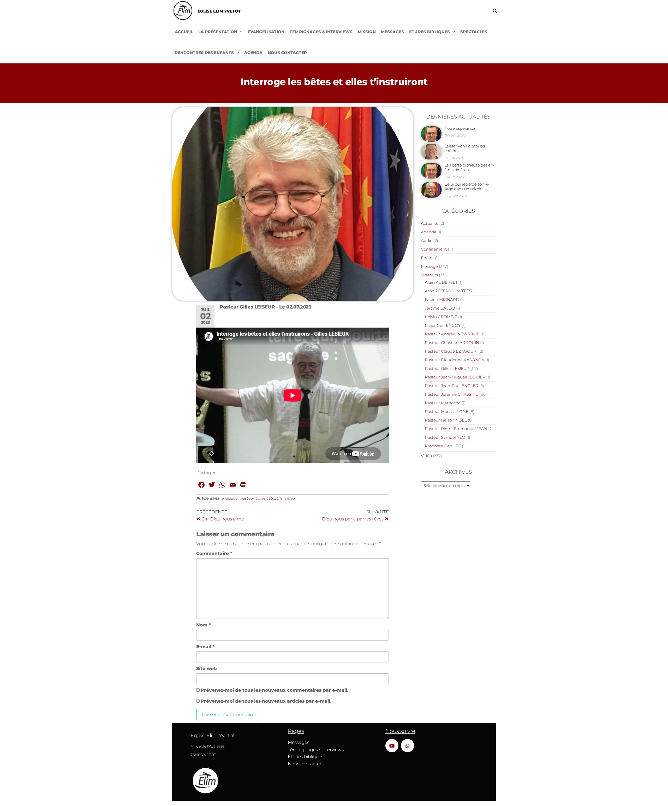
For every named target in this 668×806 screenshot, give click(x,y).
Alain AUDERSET (441, 282)
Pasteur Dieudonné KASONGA (454, 359)
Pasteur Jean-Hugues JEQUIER (455, 377)
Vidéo (289, 498)
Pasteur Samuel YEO (445, 437)
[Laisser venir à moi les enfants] (431, 151)
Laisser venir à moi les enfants (464, 148)
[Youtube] (391, 745)
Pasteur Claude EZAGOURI (451, 351)
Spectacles (473, 31)
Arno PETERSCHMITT (445, 290)
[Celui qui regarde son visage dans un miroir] (431, 189)
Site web (206, 668)
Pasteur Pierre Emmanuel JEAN (456, 428)
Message (230, 498)
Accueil (184, 31)
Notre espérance (459, 128)
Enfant (427, 257)
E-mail (205, 646)
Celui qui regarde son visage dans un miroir (467, 186)
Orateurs (429, 274)
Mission (367, 31)
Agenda (253, 52)
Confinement (434, 249)
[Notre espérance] (431, 133)
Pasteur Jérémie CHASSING (452, 394)
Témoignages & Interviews (321, 31)
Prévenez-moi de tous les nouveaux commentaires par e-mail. (274, 690)
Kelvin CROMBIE (441, 316)
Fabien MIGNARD (442, 299)
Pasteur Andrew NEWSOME (452, 333)
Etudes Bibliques (429, 31)
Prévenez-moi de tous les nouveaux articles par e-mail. (266, 701)
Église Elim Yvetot (219, 11)
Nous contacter (287, 52)
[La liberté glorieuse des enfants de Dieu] (431, 170)
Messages (392, 31)
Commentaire (214, 553)
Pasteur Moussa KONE (446, 411)
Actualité (429, 223)
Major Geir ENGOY (443, 325)
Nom (203, 624)
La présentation (217, 31)
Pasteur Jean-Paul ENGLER (451, 385)
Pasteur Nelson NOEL (446, 420)
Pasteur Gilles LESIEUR (261, 498)
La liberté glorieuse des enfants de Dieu (469, 167)
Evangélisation (266, 31)
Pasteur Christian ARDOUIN (452, 342)
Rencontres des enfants (204, 52)
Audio (426, 240)
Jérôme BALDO (440, 308)
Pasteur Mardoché (443, 402)
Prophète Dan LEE (443, 445)
